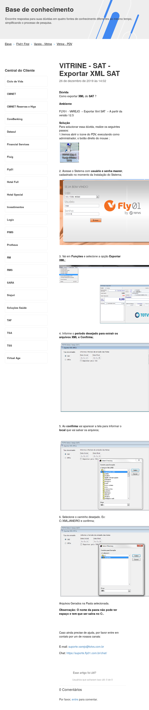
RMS (10, 270)
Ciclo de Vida (15, 81)
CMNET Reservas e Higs (21, 106)
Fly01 (10, 169)
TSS (9, 345)
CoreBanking (15, 119)
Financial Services (18, 144)
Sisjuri (11, 295)
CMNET (11, 94)
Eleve (8, 44)
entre (75, 699)
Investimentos (15, 207)
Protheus (12, 245)
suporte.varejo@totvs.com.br (86, 646)
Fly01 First (22, 44)
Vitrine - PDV (64, 44)
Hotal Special (15, 194)
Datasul (11, 131)
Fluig (10, 157)
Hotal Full (13, 182)
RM (9, 257)
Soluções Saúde (17, 308)
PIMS (10, 232)
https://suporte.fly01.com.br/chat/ (87, 653)
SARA (10, 282)
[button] (101, 673)
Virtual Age (13, 358)
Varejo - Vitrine (43, 44)
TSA (9, 333)
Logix (10, 219)
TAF (9, 320)
